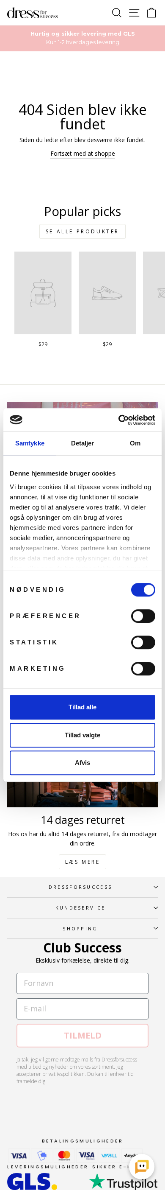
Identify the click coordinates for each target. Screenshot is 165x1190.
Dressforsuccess (81, 887)
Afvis (82, 762)
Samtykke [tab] (29, 443)
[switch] (143, 616)
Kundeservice (80, 907)
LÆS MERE (82, 861)
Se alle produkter (82, 231)
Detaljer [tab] (82, 443)
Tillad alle (82, 707)
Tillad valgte (82, 735)
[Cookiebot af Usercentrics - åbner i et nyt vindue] (118, 420)
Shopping (80, 928)
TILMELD (83, 1035)
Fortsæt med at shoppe (82, 153)
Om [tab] (135, 443)
